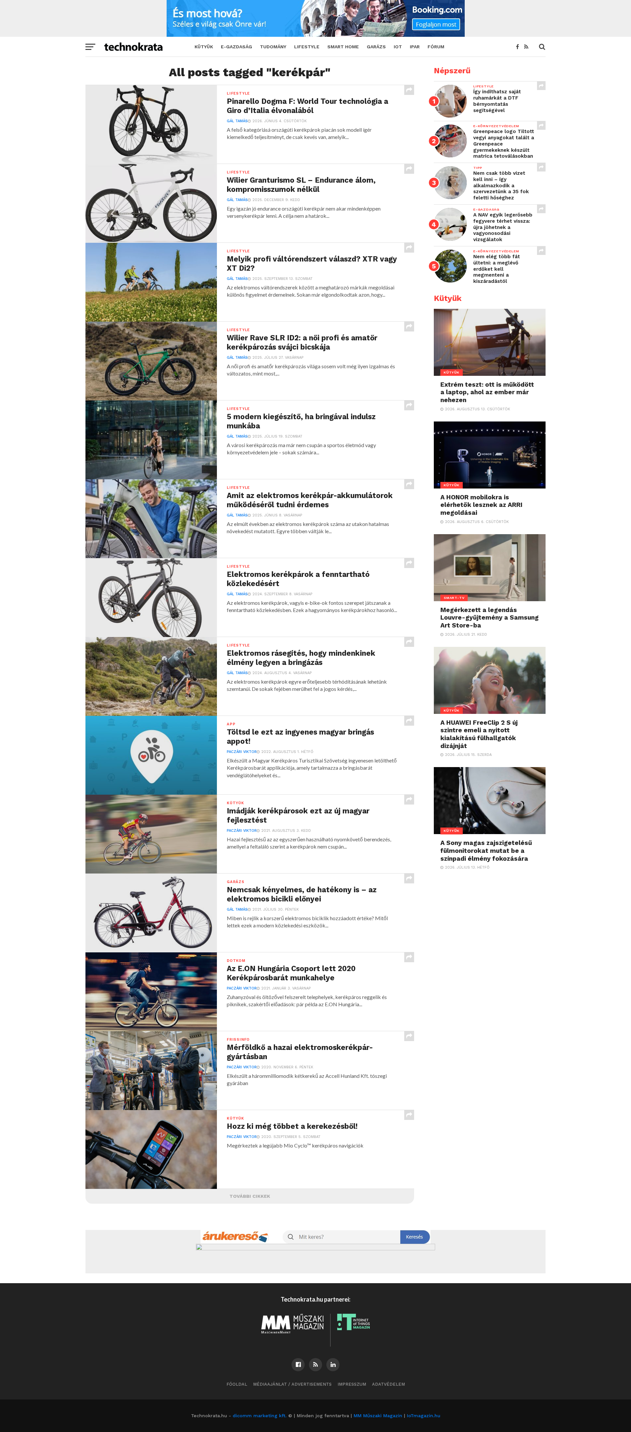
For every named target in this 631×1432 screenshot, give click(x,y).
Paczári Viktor (242, 752)
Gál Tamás (237, 121)
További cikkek (249, 1196)
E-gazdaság (236, 46)
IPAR (415, 46)
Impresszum (352, 1384)
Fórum (436, 46)
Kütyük (204, 46)
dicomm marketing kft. (260, 1415)
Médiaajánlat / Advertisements (292, 1384)
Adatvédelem (388, 1384)
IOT (398, 46)
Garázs (376, 46)
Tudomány (273, 46)
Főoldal (236, 1384)
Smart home (343, 46)
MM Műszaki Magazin (378, 1415)
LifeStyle (306, 46)
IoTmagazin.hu (423, 1415)
